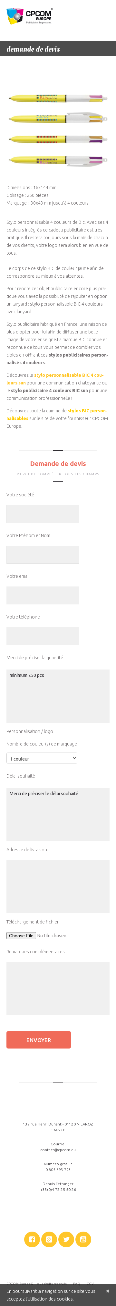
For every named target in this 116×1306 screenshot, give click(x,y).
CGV (90, 1283)
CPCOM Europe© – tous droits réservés (36, 1283)
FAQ (76, 1283)
